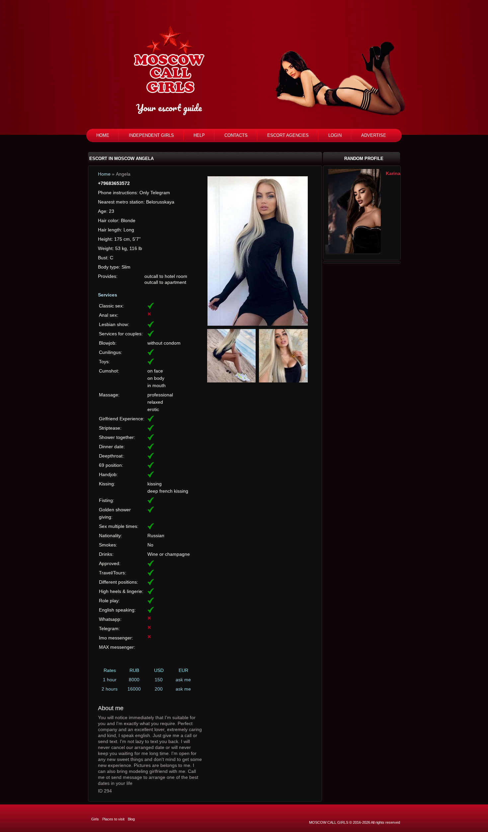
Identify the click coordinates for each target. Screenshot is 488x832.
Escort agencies (288, 135)
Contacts (236, 135)
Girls (95, 819)
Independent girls (151, 135)
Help (199, 135)
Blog (131, 819)
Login (335, 135)
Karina (393, 173)
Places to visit (113, 819)
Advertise (373, 135)
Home (102, 135)
